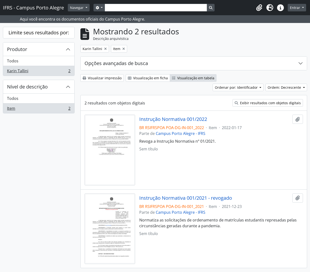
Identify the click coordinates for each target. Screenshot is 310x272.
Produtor (17, 49)
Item (38, 109)
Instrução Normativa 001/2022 (173, 119)
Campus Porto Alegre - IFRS (180, 133)
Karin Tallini (38, 72)
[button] (259, 7)
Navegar (77, 7)
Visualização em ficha (150, 78)
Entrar (295, 7)
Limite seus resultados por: (38, 32)
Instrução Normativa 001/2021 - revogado (185, 198)
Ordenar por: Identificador (237, 87)
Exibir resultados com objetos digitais (270, 103)
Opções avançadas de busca (116, 63)
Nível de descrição (27, 86)
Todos (12, 61)
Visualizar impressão (104, 78)
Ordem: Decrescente (285, 87)
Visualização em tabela (195, 78)
